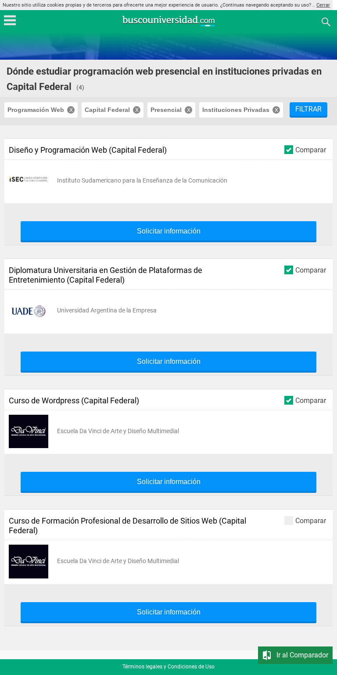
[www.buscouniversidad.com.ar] (168, 25)
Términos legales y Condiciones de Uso (168, 667)
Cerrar (323, 5)
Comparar (310, 150)
